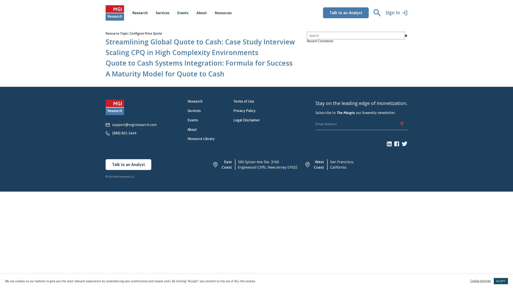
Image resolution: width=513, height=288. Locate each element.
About (201, 13)
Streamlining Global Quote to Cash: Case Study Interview (200, 41)
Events (182, 13)
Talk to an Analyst (345, 12)
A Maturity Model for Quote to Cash (165, 73)
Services (162, 13)
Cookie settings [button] (480, 281)
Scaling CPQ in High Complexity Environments (182, 52)
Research (140, 13)
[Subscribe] (401, 124)
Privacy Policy (244, 111)
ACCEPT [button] (501, 281)
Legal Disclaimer (246, 120)
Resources (223, 13)
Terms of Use (243, 101)
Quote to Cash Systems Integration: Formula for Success (199, 63)
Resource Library (201, 139)
